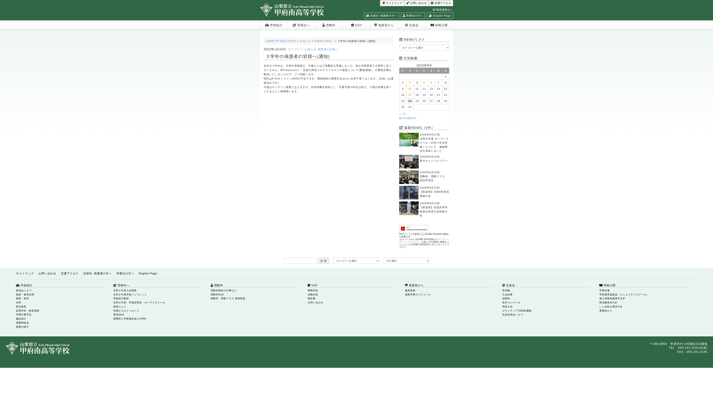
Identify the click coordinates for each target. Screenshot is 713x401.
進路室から (385, 25)
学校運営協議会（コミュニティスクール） (624, 294)
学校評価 (604, 290)
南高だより (119, 306)
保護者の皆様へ (328, 49)
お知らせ (311, 49)
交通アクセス (442, 3)
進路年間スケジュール (418, 294)
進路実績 (410, 290)
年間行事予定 (24, 314)
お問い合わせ (418, 3)
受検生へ (303, 25)
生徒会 (413, 25)
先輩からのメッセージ (126, 310)
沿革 (18, 302)
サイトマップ (394, 3)
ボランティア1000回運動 (517, 310)
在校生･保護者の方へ (383, 15)
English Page (441, 15)
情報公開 (441, 25)
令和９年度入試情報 (125, 290)
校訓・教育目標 (25, 294)
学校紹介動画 (121, 298)
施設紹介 (21, 318)
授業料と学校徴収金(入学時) (129, 318)
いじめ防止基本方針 (611, 306)
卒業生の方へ (414, 15)
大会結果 (507, 294)
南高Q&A (118, 314)
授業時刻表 (22, 322)
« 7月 (402, 114)
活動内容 (313, 294)
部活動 (506, 290)
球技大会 (507, 306)
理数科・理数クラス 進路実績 (228, 298)
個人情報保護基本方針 (612, 298)
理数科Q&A (217, 294)
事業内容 (313, 290)
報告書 (311, 298)
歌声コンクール (511, 302)
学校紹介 (276, 25)
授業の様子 (22, 326)
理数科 (330, 25)
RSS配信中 (409, 118)
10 (410, 88)
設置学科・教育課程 (27, 310)
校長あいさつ (24, 290)
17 (410, 95)
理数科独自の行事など (224, 290)
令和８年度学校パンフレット (130, 294)
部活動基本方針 (608, 302)
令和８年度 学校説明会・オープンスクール (139, 302)
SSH (358, 25)
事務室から (605, 310)
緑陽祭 (506, 298)
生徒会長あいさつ (512, 314)
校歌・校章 (22, 298)
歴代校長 (21, 306)
